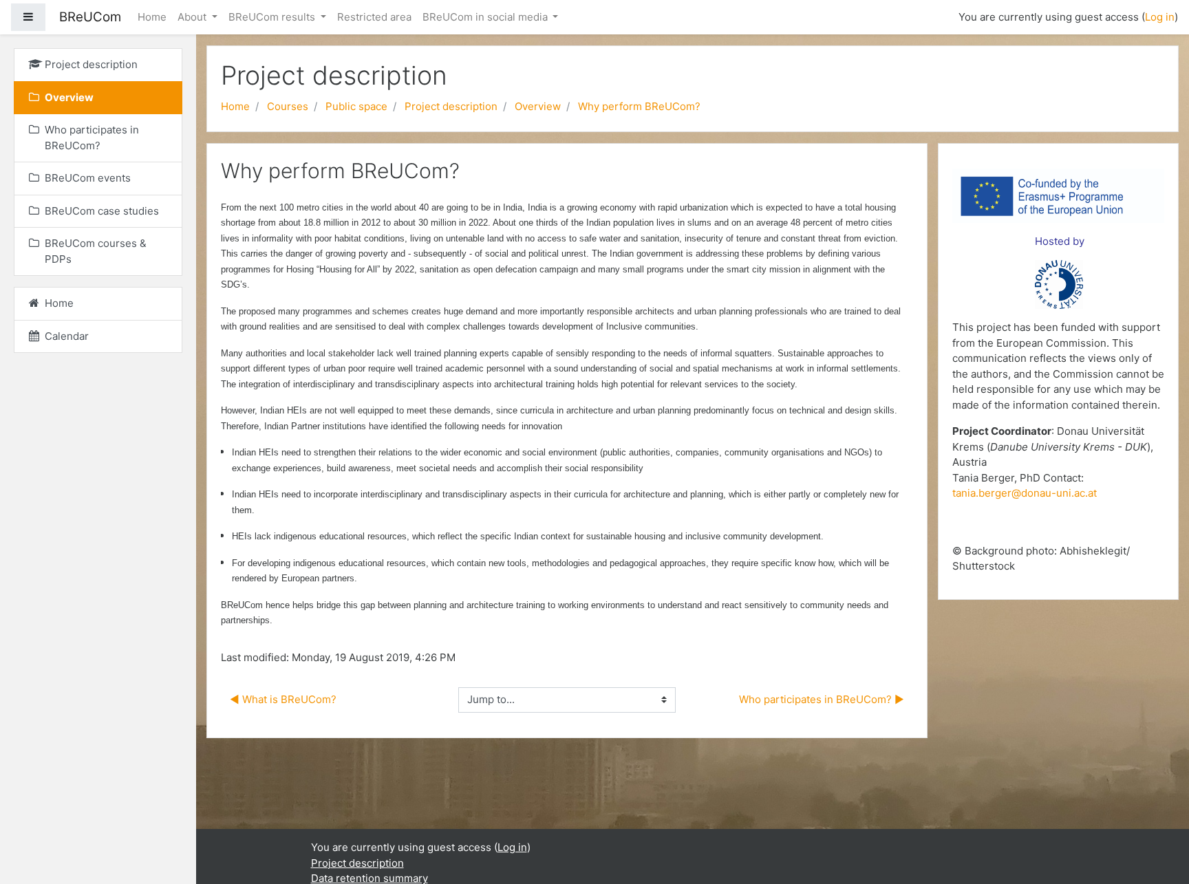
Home (152, 16)
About (193, 16)
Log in (1160, 16)
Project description (451, 106)
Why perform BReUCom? (639, 106)
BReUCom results (273, 16)
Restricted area (374, 16)
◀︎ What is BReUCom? (283, 699)
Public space (356, 106)
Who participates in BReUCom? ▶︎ (821, 699)
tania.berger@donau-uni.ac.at (1024, 492)
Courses (287, 106)
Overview (538, 106)
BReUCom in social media (486, 16)
